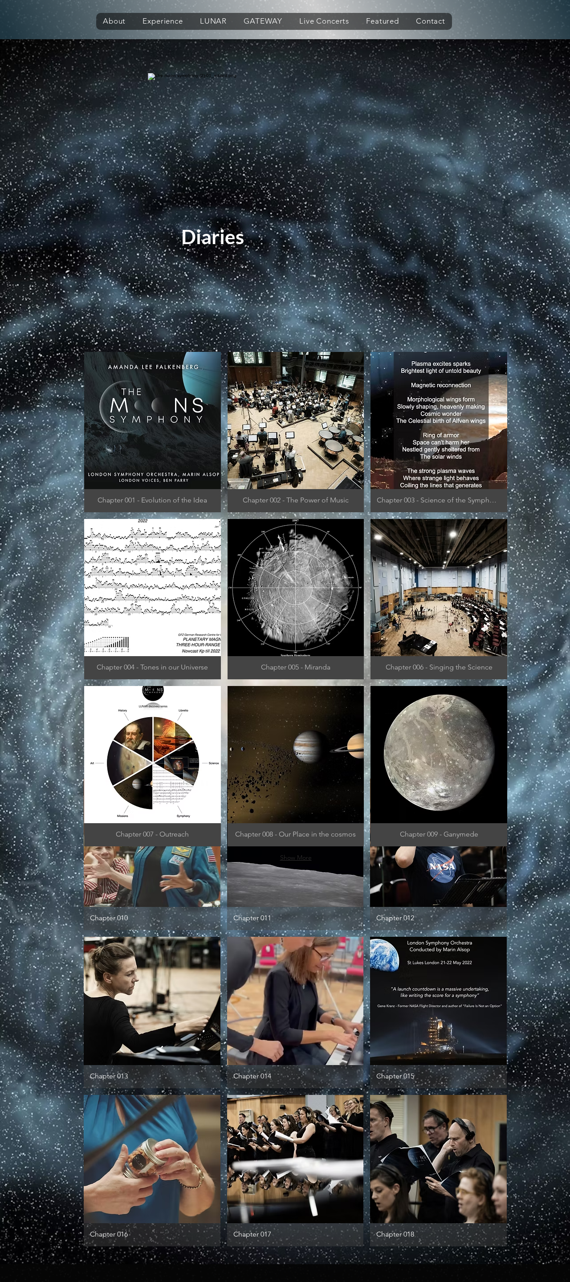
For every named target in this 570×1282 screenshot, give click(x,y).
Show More (296, 857)
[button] (114, 21)
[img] (438, 1170)
